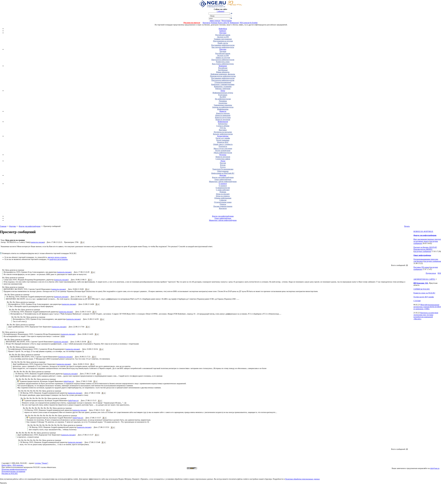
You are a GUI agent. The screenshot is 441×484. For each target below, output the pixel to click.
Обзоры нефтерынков (222, 198)
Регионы (222, 155)
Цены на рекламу (223, 194)
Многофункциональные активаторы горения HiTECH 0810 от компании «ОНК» (427, 307)
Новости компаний (222, 115)
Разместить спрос (223, 62)
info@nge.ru (68, 381)
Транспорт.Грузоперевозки (222, 169)
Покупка (222, 49)
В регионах (222, 95)
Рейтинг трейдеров (222, 89)
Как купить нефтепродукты (223, 64)
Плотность (223, 146)
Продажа (222, 33)
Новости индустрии (223, 117)
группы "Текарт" (41, 463)
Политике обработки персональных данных (302, 479)
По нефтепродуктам (223, 99)
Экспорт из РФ (223, 37)
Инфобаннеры (222, 109)
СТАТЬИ (417, 301)
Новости (222, 111)
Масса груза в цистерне (223, 148)
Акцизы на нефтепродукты (222, 107)
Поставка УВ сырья (421, 267)
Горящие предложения (223, 39)
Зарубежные (223, 70)
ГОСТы (223, 128)
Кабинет (222, 31)
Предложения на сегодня (223, 41)
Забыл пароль (215, 21)
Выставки (223, 130)
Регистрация (227, 21)
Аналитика (222, 103)
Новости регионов (223, 120)
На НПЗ (223, 97)
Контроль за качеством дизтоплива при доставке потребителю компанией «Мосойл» (425, 316)
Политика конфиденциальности (14, 469)
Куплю (223, 165)
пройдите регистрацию (58, 259)
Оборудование (223, 171)
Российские (222, 68)
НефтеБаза (223, 29)
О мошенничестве (223, 188)
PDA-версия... (18, 465)
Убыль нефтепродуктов (223, 153)
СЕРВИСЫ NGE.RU (421, 289)
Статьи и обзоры (222, 126)
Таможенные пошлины (223, 105)
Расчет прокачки (222, 140)
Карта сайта (222, 23)
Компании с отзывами (223, 86)
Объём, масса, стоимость (223, 144)
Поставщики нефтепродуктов (223, 45)
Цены (223, 91)
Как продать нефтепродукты (223, 47)
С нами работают (223, 190)
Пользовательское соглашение (13, 471)
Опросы (223, 204)
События (222, 200)
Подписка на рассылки (223, 132)
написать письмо (37, 242)
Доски (222, 161)
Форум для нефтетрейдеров (223, 177)
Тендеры (222, 51)
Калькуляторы (222, 136)
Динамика (223, 101)
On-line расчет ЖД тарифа (423, 297)
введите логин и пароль (57, 257)
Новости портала (223, 113)
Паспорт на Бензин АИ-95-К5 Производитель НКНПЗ (425, 248)
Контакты (206, 23)
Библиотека (222, 124)
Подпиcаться (431, 273)
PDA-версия (245, 23)
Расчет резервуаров (222, 151)
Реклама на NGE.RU (10, 473)
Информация (223, 122)
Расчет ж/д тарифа (223, 138)
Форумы (222, 175)
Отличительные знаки (223, 202)
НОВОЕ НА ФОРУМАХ (423, 231)
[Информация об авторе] (82, 242)
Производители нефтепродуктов (223, 76)
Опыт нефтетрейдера (223, 179)
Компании (223, 66)
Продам (223, 163)
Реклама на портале (192, 23)
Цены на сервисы (223, 196)
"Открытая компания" (223, 82)
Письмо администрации (222, 206)
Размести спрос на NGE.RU (424, 293)
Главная (3, 226)
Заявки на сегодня (223, 58)
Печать (407, 226)
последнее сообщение (422, 251)
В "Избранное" (233, 23)
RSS (439, 273)
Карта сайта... (7, 465)
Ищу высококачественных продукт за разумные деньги (427, 240)
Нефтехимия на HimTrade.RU (222, 173)
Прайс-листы (223, 43)
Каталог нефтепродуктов (223, 134)
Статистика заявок (223, 159)
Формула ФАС (223, 142)
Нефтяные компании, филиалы (223, 74)
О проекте (223, 184)
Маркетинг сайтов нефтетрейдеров (223, 181)
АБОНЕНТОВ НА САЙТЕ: (424, 279)
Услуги (223, 167)
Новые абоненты (222, 72)
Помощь (214, 23)
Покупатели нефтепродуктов (222, 60)
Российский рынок (222, 35)
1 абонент (220, 11)
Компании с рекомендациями (222, 84)
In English (253, 23)
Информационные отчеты (223, 93)
